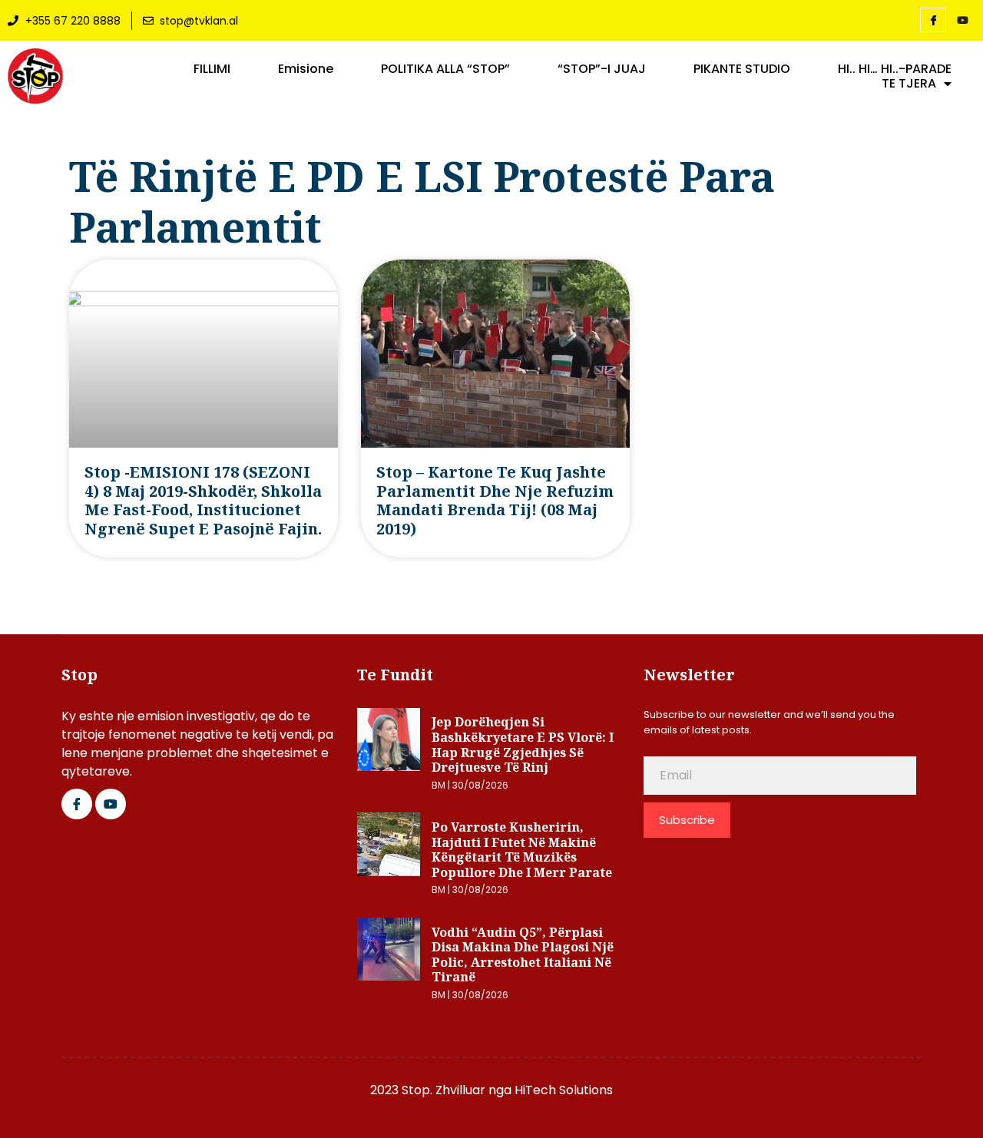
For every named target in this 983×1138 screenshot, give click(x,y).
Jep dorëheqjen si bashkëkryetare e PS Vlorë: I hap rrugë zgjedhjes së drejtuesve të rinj (523, 744)
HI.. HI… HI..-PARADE (895, 69)
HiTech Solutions (564, 1090)
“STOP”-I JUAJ (602, 69)
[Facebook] (933, 20)
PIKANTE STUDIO (741, 69)
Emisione (305, 69)
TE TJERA (909, 83)
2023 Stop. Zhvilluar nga (442, 1090)
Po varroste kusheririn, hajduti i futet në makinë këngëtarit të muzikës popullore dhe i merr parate (522, 850)
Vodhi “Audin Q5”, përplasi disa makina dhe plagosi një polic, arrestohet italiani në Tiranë (523, 955)
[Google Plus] (110, 804)
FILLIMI (212, 69)
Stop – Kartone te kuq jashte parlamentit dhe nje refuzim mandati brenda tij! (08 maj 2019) (495, 499)
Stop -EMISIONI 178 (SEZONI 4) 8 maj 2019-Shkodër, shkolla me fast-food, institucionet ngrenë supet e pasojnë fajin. (203, 499)
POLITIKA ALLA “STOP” (445, 69)
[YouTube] (962, 20)
